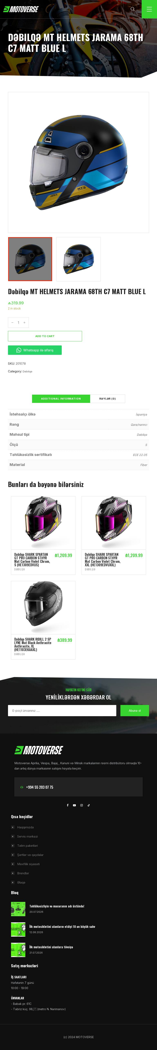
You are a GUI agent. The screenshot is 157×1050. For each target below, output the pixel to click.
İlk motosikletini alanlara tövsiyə (51, 947)
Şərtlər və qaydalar (30, 855)
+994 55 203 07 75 (39, 787)
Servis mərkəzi (27, 836)
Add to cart (45, 336)
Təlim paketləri (27, 846)
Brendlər (23, 873)
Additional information (61, 398)
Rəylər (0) (107, 398)
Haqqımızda (25, 827)
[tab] (61, 399)
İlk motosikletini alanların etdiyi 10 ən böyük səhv (62, 926)
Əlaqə (21, 882)
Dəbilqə (27, 371)
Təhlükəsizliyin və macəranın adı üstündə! (56, 906)
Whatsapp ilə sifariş (38, 350)
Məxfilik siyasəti (28, 864)
